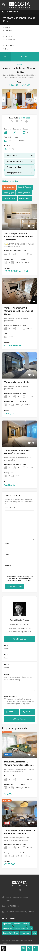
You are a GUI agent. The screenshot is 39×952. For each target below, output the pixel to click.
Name (6, 645)
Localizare (6, 27)
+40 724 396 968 (11, 12)
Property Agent (24, 198)
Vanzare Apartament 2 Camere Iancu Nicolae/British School (18, 311)
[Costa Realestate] (19, 7)
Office (29, 928)
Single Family (25, 933)
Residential (7, 933)
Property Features (24, 187)
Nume (7, 543)
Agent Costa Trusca (19, 620)
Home (19, 65)
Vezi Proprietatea (19, 225)
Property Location (24, 193)
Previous (3, 99)
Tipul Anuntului (7, 36)
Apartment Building (21, 924)
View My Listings (19, 639)
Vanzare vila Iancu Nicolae (17, 382)
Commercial (7, 928)
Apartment (7, 924)
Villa (34, 933)
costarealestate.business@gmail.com (19, 912)
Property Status (9, 198)
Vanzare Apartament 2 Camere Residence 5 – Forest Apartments (18, 236)
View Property (19, 753)
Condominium (20, 928)
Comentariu (10, 508)
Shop (16, 933)
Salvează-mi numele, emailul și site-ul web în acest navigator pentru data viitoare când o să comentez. (20, 578)
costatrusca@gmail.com (22, 632)
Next (35, 99)
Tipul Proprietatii (8, 45)
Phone (6, 664)
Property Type (9, 193)
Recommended (9, 187)
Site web (8, 565)
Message (7, 674)
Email (7, 554)
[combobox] (19, 31)
